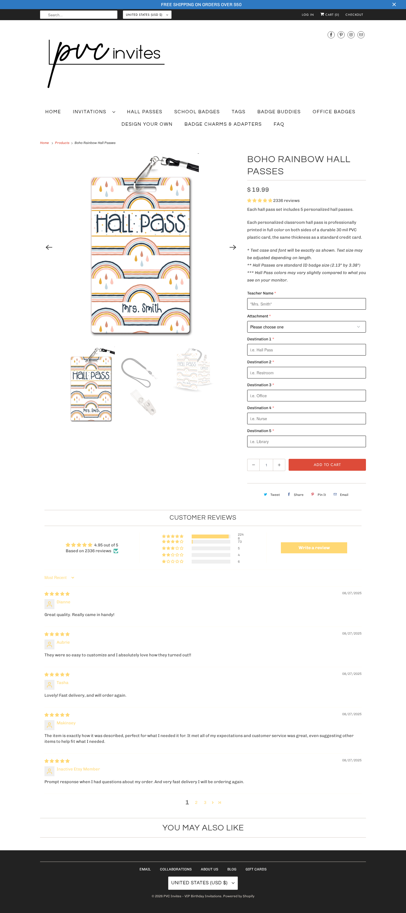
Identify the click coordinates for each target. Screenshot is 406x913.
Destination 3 (259, 385)
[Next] (233, 247)
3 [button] (205, 802)
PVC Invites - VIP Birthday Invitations (193, 896)
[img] (57, 593)
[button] (260, 200)
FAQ (279, 124)
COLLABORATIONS (176, 869)
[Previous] (49, 247)
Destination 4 (259, 408)
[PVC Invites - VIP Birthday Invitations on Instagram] (351, 34)
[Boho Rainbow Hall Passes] (140, 247)
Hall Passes (144, 111)
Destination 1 (259, 339)
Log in (308, 14)
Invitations (91, 111)
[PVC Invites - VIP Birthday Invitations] (203, 64)
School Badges (197, 111)
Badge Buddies (279, 111)
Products (62, 143)
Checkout (354, 14)
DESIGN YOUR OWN (147, 124)
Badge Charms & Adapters (223, 124)
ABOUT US (209, 869)
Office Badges (334, 111)
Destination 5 (259, 430)
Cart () (331, 14)
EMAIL (145, 869)
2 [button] (196, 802)
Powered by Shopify (238, 896)
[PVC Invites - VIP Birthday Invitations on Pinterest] (341, 34)
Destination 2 (259, 362)
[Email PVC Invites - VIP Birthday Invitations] (361, 34)
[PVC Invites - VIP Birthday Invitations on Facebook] (331, 34)
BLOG (231, 869)
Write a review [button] (314, 547)
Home (53, 111)
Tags (239, 111)
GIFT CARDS (256, 869)
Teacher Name (260, 293)
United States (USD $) (145, 14)
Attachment (257, 316)
